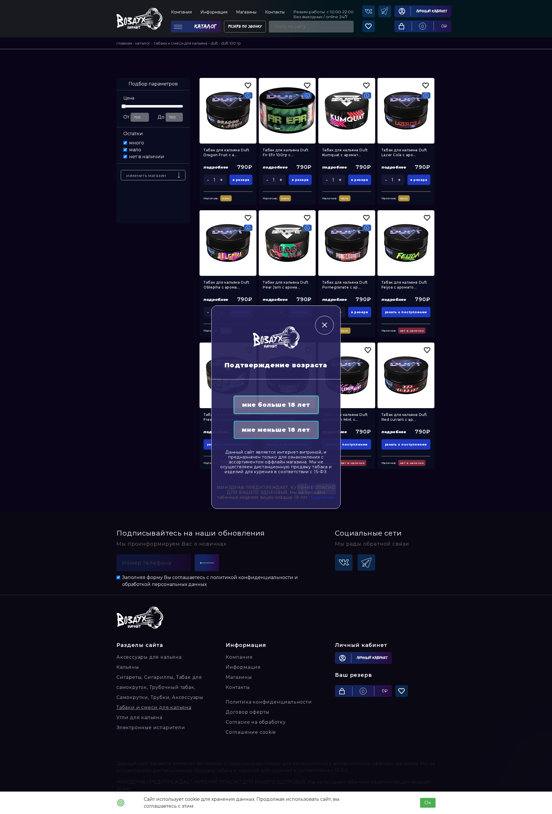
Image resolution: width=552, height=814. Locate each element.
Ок (427, 802)
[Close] (324, 325)
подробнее (322, 497)
